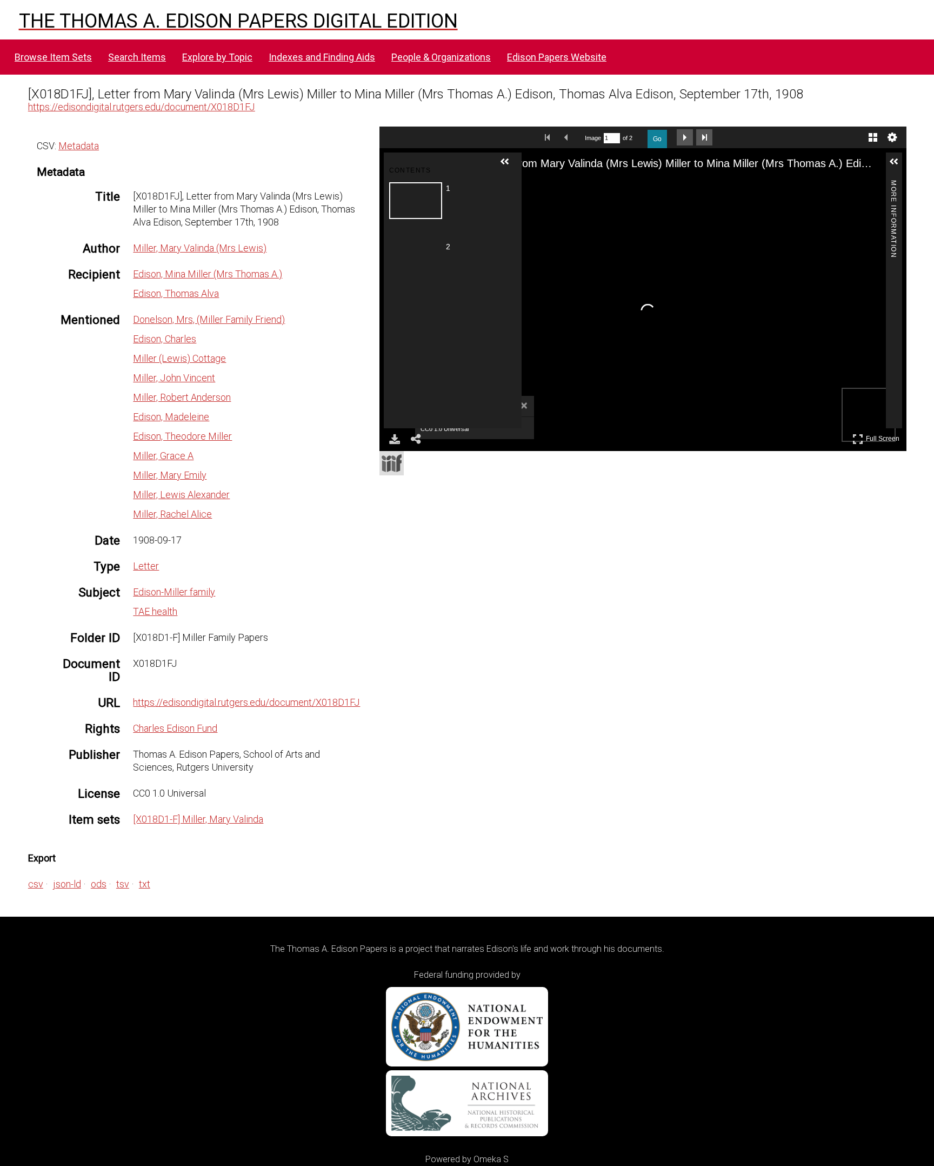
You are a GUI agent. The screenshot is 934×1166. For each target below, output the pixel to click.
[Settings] (892, 137)
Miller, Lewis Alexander (181, 494)
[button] (509, 166)
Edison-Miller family (174, 592)
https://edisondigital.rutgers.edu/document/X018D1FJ (141, 106)
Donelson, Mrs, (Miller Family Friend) (209, 319)
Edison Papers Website (556, 57)
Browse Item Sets (53, 57)
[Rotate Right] (585, 186)
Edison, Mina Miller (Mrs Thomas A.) (207, 274)
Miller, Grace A (163, 455)
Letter (146, 566)
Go (657, 139)
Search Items (137, 57)
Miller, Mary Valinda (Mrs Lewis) (199, 248)
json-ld (67, 884)
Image (593, 138)
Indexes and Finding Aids (322, 57)
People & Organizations (441, 57)
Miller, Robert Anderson (182, 397)
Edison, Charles (164, 339)
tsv (122, 884)
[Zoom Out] (566, 186)
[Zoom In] (546, 186)
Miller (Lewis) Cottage (179, 358)
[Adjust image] (605, 186)
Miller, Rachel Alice (172, 514)
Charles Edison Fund (175, 728)
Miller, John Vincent (174, 377)
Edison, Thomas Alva (176, 293)
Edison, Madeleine (171, 416)
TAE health (155, 611)
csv (35, 884)
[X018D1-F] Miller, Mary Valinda (198, 819)
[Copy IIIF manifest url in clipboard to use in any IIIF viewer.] (391, 463)
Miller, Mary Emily (169, 475)
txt (144, 884)
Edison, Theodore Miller (182, 436)
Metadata (78, 145)
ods (98, 884)
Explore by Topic (217, 57)
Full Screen (884, 436)
